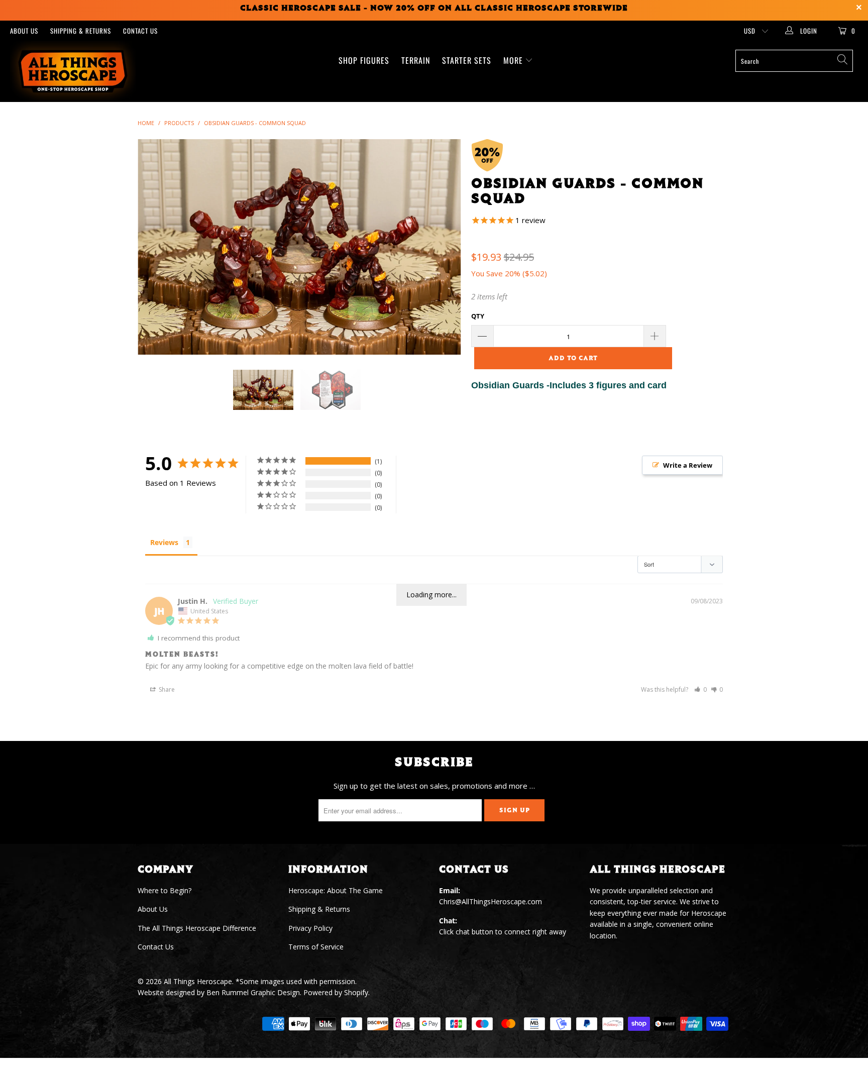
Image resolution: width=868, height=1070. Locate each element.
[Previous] (155, 247)
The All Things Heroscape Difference (197, 928)
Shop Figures (364, 60)
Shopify (356, 992)
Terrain (415, 60)
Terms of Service (316, 946)
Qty (477, 315)
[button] (700, 689)
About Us (24, 31)
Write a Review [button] (687, 465)
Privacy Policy (310, 928)
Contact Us (140, 31)
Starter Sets (466, 60)
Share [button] (166, 689)
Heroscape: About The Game (335, 890)
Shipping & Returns (80, 31)
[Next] (444, 247)
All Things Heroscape (198, 981)
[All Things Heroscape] (74, 71)
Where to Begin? (164, 890)
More (514, 60)
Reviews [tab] (164, 542)
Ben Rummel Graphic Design (253, 992)
